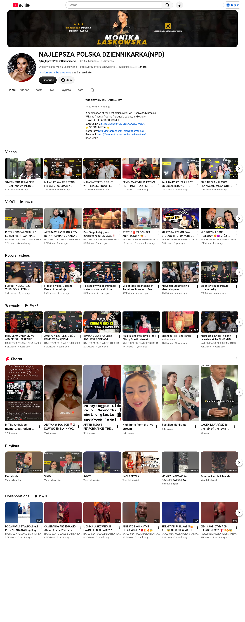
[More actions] (41, 183)
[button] (92, 138)
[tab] (11, 90)
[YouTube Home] (21, 5)
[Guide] (6, 5)
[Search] (167, 5)
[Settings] (218, 5)
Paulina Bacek (169, 339)
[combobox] (115, 5)
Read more (92, 138)
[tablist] (122, 90)
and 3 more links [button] (82, 72)
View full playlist (13, 480)
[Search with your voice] (179, 5)
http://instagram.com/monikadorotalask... (122, 130)
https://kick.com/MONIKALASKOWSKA (123, 123)
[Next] (239, 168)
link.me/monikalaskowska (56, 72)
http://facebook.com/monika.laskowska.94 (122, 134)
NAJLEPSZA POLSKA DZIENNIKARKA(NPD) (25, 239)
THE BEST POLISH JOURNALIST (104, 100)
